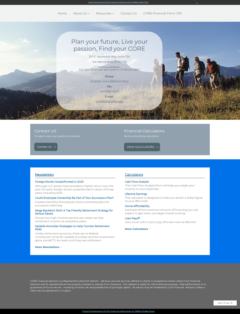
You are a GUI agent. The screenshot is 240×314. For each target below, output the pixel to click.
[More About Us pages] (89, 13)
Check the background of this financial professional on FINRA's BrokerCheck (118, 2)
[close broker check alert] (196, 3)
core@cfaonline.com (109, 101)
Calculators (134, 174)
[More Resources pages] (113, 13)
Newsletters (44, 174)
